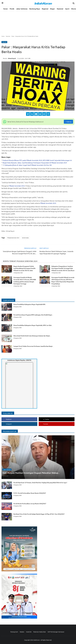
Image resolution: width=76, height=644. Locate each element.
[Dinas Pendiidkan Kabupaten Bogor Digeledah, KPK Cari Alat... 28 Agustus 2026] (27, 331)
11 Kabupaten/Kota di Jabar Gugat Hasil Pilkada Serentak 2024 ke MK (27, 165)
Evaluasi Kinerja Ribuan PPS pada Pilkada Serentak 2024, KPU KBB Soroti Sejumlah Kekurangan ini (37, 160)
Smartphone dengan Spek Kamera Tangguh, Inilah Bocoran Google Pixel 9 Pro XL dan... (19, 252)
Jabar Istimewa (21, 9)
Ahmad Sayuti (12, 58)
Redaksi (22, 632)
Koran (5, 9)
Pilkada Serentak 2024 (17, 186)
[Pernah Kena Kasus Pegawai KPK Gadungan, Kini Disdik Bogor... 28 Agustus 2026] (27, 321)
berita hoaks (25, 237)
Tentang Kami (14, 632)
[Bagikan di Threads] (40, 114)
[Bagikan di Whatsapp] (44, 114)
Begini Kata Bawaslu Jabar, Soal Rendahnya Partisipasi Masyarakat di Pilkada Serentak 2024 (35, 163)
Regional (45, 9)
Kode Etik (28, 632)
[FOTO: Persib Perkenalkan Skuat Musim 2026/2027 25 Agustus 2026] (23, 499)
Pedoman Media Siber (39, 632)
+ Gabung (68, 122)
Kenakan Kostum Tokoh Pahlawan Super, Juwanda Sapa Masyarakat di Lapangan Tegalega (56, 252)
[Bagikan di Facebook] (28, 114)
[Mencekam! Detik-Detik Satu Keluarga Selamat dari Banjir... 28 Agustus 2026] (26, 341)
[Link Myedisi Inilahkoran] (8, 387)
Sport (67, 9)
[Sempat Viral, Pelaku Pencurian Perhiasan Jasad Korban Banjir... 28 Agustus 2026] (27, 352)
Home (2, 36)
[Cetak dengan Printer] (48, 114)
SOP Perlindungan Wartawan (56, 632)
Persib (12, 9)
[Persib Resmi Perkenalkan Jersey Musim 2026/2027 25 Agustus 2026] (23, 509)
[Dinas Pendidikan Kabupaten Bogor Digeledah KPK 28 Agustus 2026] (23, 310)
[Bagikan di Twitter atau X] (32, 114)
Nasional (60, 9)
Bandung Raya (34, 9)
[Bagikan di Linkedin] (36, 114)
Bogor (52, 9)
